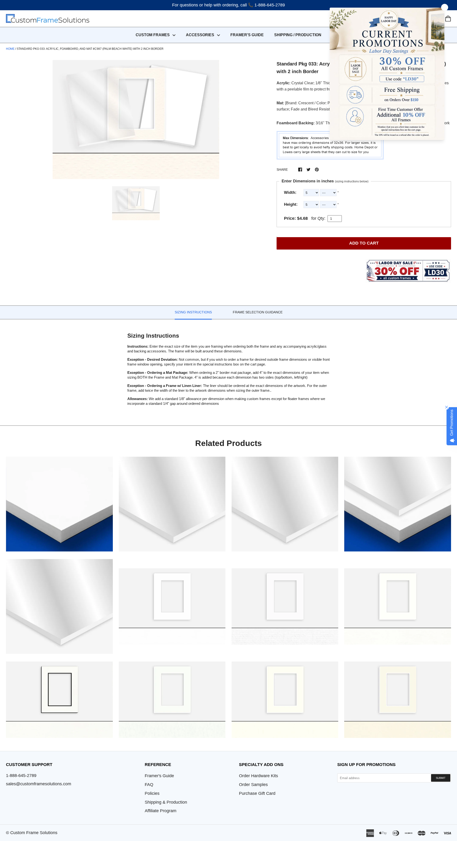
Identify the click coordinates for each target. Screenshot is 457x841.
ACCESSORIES (200, 35)
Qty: (321, 218)
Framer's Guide (159, 775)
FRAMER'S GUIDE (247, 35)
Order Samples (253, 784)
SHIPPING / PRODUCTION (297, 35)
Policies (152, 793)
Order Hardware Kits (258, 775)
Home (10, 48)
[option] (136, 119)
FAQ (149, 784)
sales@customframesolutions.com (38, 783)
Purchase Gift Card (257, 793)
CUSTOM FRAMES (153, 35)
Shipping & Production (166, 802)
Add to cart (364, 243)
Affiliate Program (160, 810)
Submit (441, 777)
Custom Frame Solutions (33, 832)
